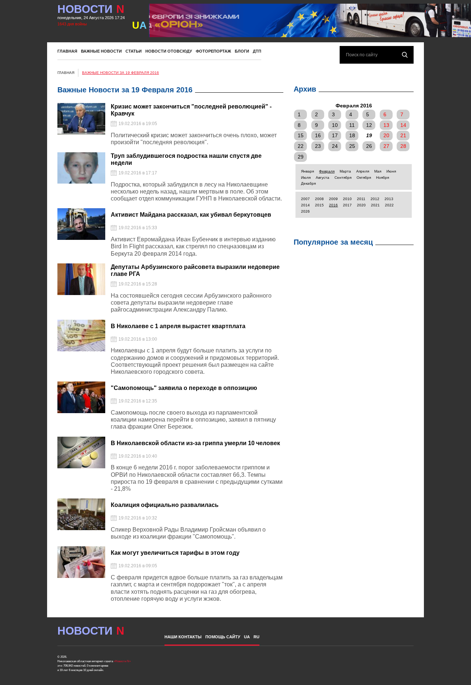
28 (403, 146)
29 (301, 157)
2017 (347, 205)
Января (307, 171)
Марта (345, 171)
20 (386, 135)
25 (352, 146)
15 (301, 135)
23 (318, 146)
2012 (375, 199)
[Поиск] (405, 55)
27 (386, 146)
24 (335, 146)
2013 (389, 199)
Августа (322, 177)
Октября (364, 177)
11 (352, 125)
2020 (361, 205)
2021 (375, 205)
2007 (305, 199)
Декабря (308, 183)
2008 (319, 199)
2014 (305, 205)
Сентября (342, 177)
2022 (389, 205)
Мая (377, 171)
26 (369, 146)
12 (369, 125)
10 (335, 125)
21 (403, 135)
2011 (361, 199)
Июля (306, 177)
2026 (305, 211)
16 (318, 135)
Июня (391, 171)
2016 (333, 205)
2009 (333, 199)
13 (386, 125)
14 (403, 125)
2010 (347, 199)
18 (352, 135)
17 (335, 135)
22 (301, 146)
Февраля (326, 171)
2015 (319, 205)
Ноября (382, 177)
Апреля (362, 171)
